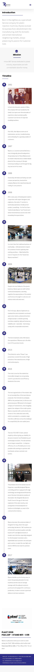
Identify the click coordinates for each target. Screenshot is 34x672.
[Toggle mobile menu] (30, 5)
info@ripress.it (18, 660)
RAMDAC (24, 662)
